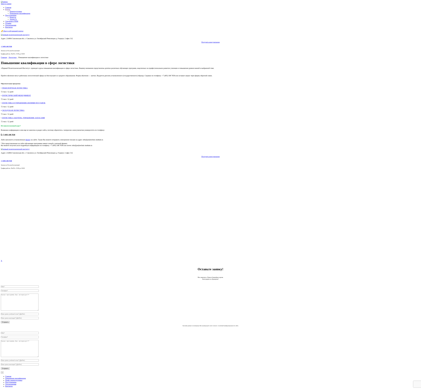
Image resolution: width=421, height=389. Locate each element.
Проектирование (8, 217)
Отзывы (8, 23)
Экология (5, 232)
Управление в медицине (11, 228)
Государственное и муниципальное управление (20, 180)
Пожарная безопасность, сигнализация (16, 215)
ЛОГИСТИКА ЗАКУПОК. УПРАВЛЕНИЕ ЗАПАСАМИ (23, 118)
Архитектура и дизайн (10, 172)
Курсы (7, 9)
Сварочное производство (11, 224)
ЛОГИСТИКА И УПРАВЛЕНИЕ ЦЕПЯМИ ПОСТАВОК (23, 103)
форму (28, 140)
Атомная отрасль (8, 174)
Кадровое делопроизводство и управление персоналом (22, 193)
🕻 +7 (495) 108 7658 (8, 135)
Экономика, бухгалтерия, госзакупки (16, 234)
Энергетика (6, 238)
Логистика (13, 57)
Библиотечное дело (9, 176)
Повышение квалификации (20, 13)
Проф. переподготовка (13, 380)
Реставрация (6, 222)
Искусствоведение (9, 189)
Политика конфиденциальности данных (16, 253)
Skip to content (6, 4)
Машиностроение (8, 203)
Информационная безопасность (14, 187)
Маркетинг (6, 201)
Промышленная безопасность (13, 219)
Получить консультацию (210, 42)
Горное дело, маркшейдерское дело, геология (19, 178)
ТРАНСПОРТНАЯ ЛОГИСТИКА (15, 88)
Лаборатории (7, 195)
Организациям (10, 25)
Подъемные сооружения (11, 213)
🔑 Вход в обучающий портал (12, 31)
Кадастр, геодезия (8, 191)
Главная (8, 7)
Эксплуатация (7, 236)
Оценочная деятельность (11, 211)
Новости (13, 17)
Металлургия (7, 207)
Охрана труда (7, 209)
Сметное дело (7, 226)
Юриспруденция (8, 240)
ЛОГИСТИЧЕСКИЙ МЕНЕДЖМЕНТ (16, 95)
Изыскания (6, 185)
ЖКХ (4, 183)
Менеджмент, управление (11, 205)
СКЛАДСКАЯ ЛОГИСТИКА (13, 110)
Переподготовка (16, 11)
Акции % (13, 19)
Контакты (9, 27)
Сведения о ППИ (11, 21)
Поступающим (10, 15)
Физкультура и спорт (10, 230)
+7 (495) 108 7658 (6, 46)
